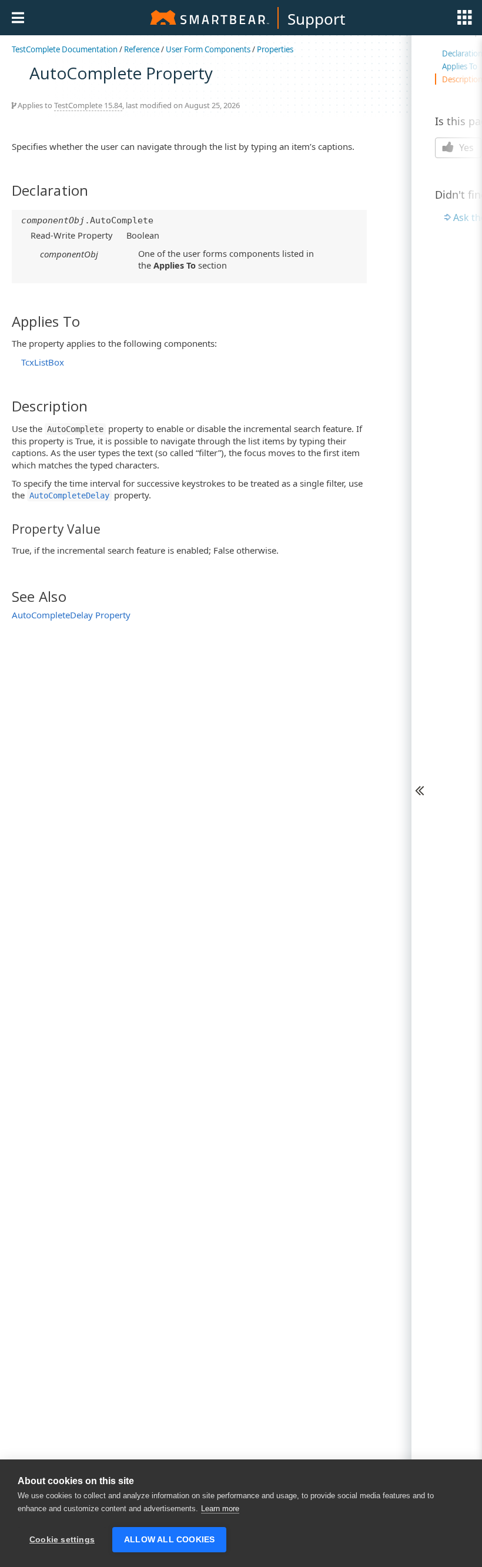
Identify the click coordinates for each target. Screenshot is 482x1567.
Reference (141, 49)
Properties (275, 49)
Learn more (220, 1508)
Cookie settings (62, 1539)
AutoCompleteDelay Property (71, 615)
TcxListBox (42, 362)
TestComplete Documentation (65, 49)
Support (316, 18)
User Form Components (208, 49)
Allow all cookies (169, 1539)
